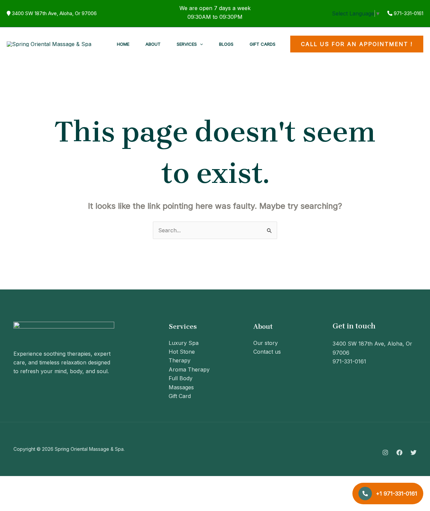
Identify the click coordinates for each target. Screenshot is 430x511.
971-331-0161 (408, 13)
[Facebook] (399, 452)
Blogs (226, 44)
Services (187, 44)
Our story (265, 343)
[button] (200, 44)
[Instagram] (385, 452)
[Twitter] (414, 452)
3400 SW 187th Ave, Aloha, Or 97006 (54, 13)
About (153, 44)
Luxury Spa (184, 343)
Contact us (267, 351)
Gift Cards (262, 44)
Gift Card (180, 396)
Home (123, 44)
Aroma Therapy (189, 369)
